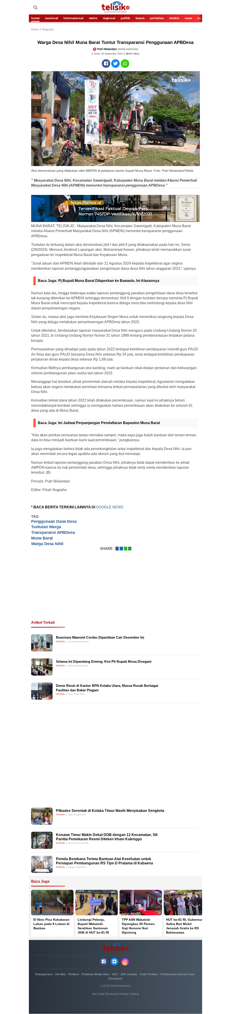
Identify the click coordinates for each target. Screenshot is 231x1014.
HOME (35, 18)
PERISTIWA (157, 18)
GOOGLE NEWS (109, 507)
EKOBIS (174, 18)
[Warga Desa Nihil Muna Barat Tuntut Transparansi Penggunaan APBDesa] (106, 63)
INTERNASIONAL (73, 18)
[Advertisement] (115, 591)
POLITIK (125, 18)
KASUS (140, 18)
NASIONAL (51, 18)
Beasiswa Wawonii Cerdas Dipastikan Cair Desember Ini (100, 637)
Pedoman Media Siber (96, 974)
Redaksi (73, 974)
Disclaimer (115, 978)
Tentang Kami (43, 974)
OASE (188, 18)
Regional (47, 29)
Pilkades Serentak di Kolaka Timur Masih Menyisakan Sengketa (110, 811)
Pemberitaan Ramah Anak (177, 974)
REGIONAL (109, 18)
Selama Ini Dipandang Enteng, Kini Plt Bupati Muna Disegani (103, 661)
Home (35, 29)
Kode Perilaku (149, 974)
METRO (93, 18)
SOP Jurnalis (128, 974)
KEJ (115, 974)
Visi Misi (60, 974)
